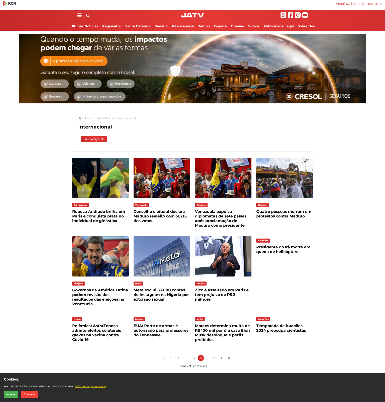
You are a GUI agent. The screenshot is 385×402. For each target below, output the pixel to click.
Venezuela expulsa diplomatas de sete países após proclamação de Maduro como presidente (220, 218)
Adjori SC (343, 4)
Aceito (11, 394)
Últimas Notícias (84, 26)
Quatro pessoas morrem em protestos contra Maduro (283, 213)
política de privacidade (90, 386)
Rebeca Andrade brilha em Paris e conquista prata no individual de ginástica (98, 216)
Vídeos (253, 26)
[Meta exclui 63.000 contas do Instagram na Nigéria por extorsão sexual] (162, 277)
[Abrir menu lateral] (79, 15)
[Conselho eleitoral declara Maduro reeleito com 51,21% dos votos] (162, 199)
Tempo (204, 26)
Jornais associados (367, 4)
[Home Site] (192, 16)
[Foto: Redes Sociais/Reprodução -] (223, 277)
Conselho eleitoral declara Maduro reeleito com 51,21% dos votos (160, 216)
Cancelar (29, 394)
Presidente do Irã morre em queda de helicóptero (283, 249)
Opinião (237, 26)
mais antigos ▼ (94, 139)
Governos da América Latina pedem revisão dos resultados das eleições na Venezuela (100, 297)
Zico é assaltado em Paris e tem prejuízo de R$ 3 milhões (222, 295)
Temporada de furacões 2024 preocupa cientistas (281, 328)
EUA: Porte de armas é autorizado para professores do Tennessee (161, 330)
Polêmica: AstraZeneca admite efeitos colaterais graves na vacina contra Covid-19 (96, 332)
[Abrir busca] (88, 15)
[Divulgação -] (100, 277)
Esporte (220, 26)
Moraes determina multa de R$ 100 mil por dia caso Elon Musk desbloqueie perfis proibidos (222, 332)
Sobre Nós (306, 26)
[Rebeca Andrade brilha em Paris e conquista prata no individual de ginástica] (100, 199)
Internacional (183, 26)
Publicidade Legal (278, 26)
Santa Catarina (137, 26)
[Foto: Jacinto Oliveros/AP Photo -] (284, 199)
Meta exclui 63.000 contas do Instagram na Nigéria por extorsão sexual (161, 295)
